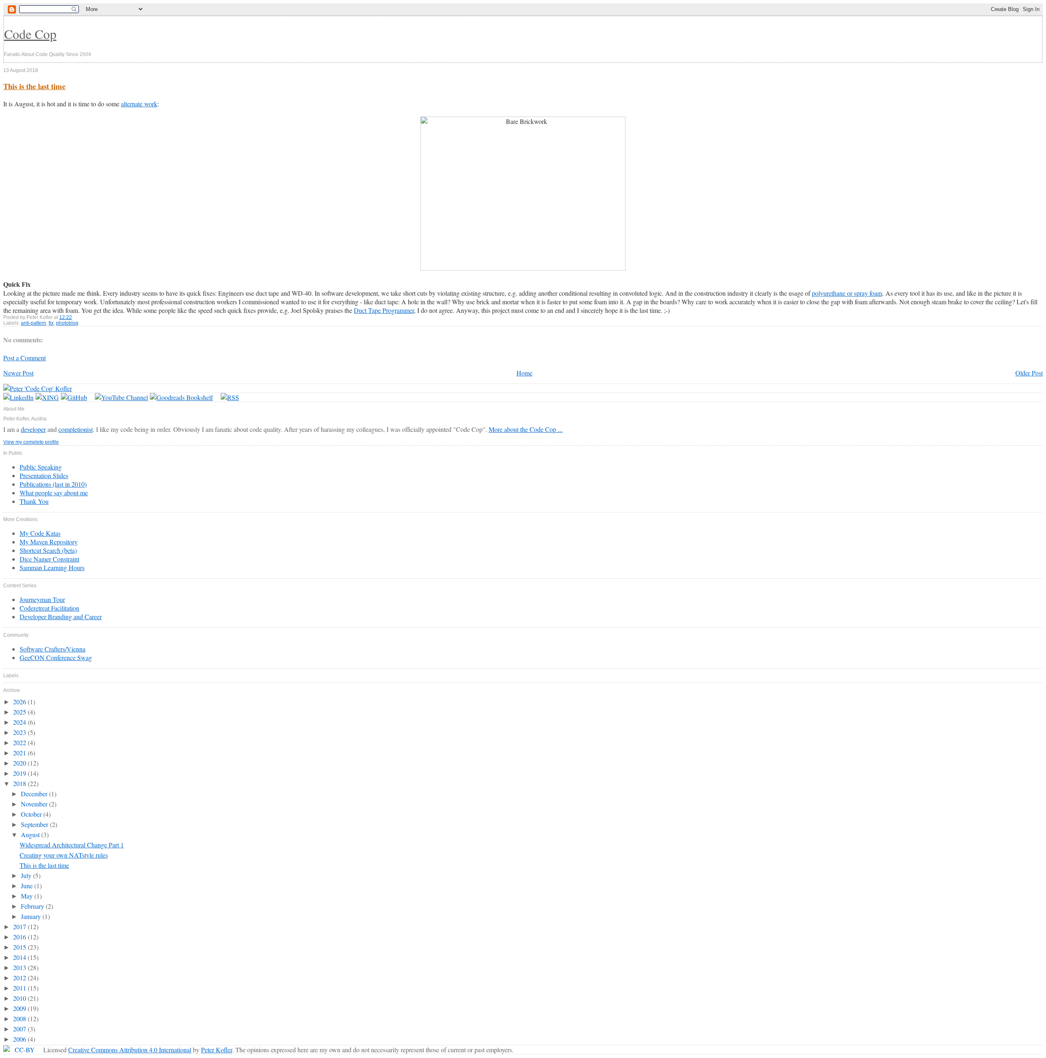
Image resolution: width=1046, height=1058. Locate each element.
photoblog (67, 323)
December (35, 793)
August (31, 834)
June (27, 885)
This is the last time (34, 86)
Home (524, 372)
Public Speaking (41, 467)
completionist (75, 429)
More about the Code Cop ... (526, 429)
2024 (20, 722)
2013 (20, 967)
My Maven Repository (49, 541)
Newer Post (18, 372)
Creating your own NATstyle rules (64, 855)
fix (51, 323)
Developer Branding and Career (61, 616)
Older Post (1029, 372)
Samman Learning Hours (52, 567)
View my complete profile (31, 442)
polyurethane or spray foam (847, 293)
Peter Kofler (216, 1049)
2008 (20, 1018)
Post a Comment (24, 357)
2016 (20, 936)
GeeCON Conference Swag (56, 657)
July (27, 875)
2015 (20, 947)
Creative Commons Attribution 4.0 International (129, 1049)
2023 (20, 732)
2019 (20, 773)
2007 (20, 1028)
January (31, 916)
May (27, 896)
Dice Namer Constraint (49, 559)
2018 (20, 783)
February (33, 906)
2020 (20, 763)
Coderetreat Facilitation (49, 608)
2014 (20, 957)
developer (33, 429)
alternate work (139, 103)
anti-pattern (33, 323)
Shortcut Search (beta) (48, 550)
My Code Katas (40, 533)
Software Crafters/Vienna (52, 649)
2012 (20, 977)
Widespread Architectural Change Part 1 (72, 844)
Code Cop (30, 34)
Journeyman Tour (42, 599)
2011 (20, 988)
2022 (20, 742)
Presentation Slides (44, 475)
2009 (20, 1008)
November (35, 804)
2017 (20, 926)
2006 (20, 1039)
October (32, 814)
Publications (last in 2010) (53, 484)
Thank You (34, 501)
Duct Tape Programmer (384, 310)
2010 (20, 998)
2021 (20, 752)
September (35, 824)
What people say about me (54, 492)
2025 (20, 712)
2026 (20, 701)
